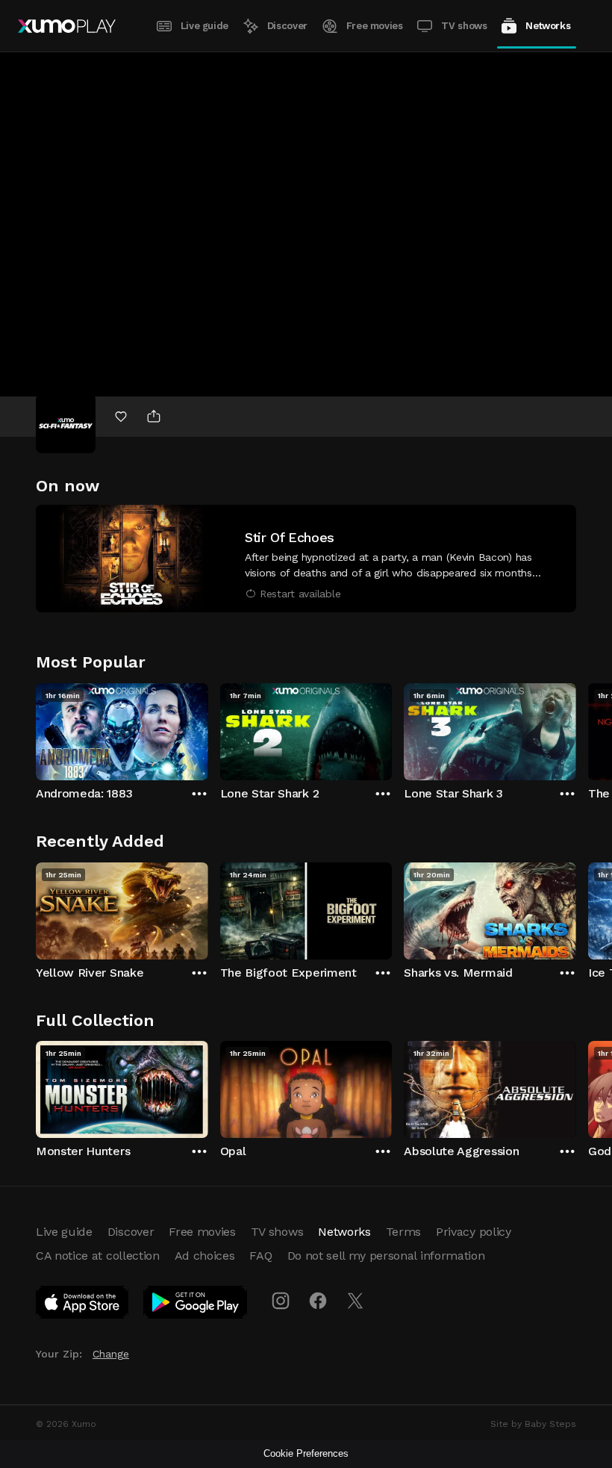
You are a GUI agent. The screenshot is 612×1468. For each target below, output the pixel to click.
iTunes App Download (82, 1305)
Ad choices (205, 1255)
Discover (287, 25)
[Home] (67, 26)
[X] (355, 1301)
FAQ (260, 1255)
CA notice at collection (98, 1255)
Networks (547, 25)
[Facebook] (318, 1301)
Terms (403, 1232)
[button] (306, 558)
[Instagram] (280, 1301)
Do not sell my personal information (386, 1255)
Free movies (374, 25)
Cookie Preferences (306, 1453)
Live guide (204, 25)
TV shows (464, 25)
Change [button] (111, 1354)
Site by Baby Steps (533, 1424)
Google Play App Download (196, 1305)
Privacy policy (473, 1232)
